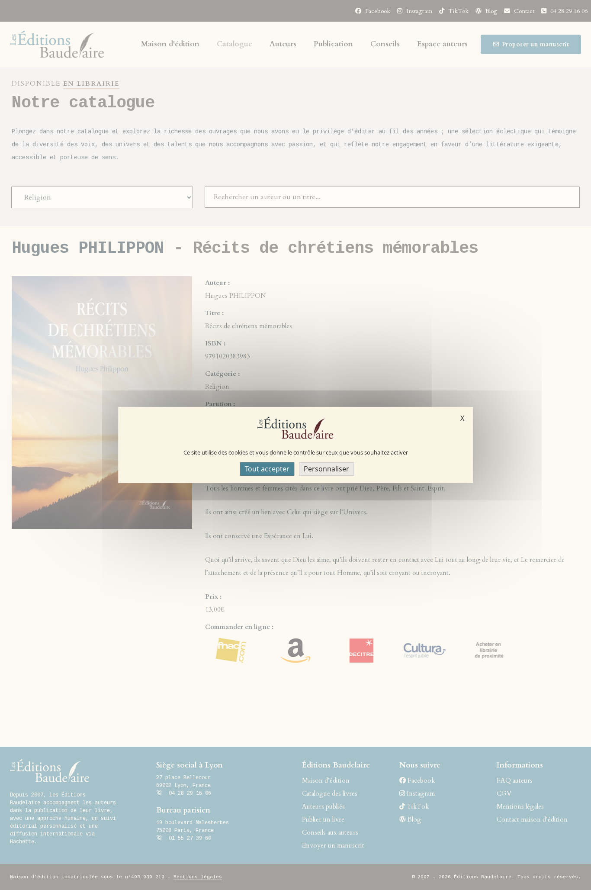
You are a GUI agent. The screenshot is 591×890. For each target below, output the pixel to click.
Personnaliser (326, 469)
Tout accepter (267, 469)
